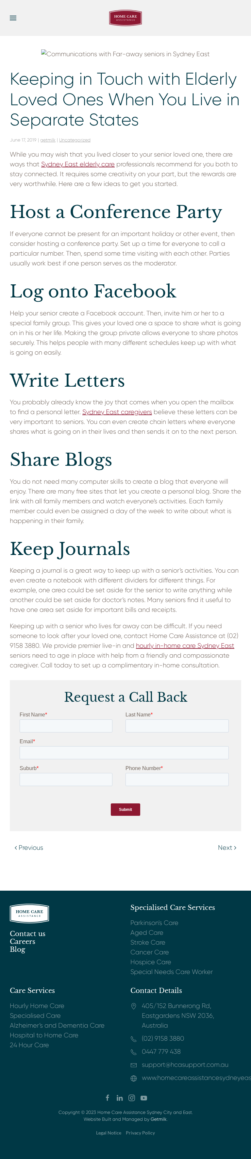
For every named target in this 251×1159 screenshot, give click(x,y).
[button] (13, 18)
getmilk (48, 140)
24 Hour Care (29, 1045)
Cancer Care (149, 952)
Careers (22, 942)
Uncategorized (75, 140)
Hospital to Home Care (44, 1035)
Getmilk (159, 1119)
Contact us (27, 934)
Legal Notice (108, 1132)
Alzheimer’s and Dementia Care (57, 1025)
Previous (31, 847)
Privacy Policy (140, 1132)
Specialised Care (35, 1015)
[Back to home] (125, 18)
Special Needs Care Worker (171, 972)
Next (225, 847)
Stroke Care (147, 942)
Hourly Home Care (37, 1006)
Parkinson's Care (154, 923)
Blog (17, 949)
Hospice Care (150, 962)
